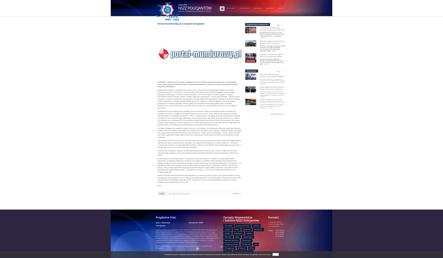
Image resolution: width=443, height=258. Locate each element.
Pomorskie (228, 237)
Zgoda (275, 254)
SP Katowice (242, 248)
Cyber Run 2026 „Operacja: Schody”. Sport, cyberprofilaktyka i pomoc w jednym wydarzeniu (272, 76)
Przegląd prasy (244, 8)
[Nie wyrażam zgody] (440, 255)
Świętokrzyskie (248, 237)
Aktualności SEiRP (196, 222)
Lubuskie (227, 229)
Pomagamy (160, 225)
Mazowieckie (258, 229)
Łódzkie (236, 229)
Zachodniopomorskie (231, 244)
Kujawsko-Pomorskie (242, 226)
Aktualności (231, 8)
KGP (256, 244)
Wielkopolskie (246, 240)
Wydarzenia (258, 8)
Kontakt (281, 8)
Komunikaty (270, 8)
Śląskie (237, 237)
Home (222, 8)
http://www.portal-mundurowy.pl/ (179, 193)
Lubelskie (256, 226)
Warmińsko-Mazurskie (231, 240)
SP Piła (252, 248)
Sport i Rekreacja (163, 222)
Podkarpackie (238, 233)
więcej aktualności (277, 114)
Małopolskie (246, 229)
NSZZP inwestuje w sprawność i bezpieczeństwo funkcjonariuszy (272, 101)
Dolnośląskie (228, 226)
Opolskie (227, 233)
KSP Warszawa (246, 244)
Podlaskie (249, 233)
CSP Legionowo (229, 248)
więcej (263, 37)
